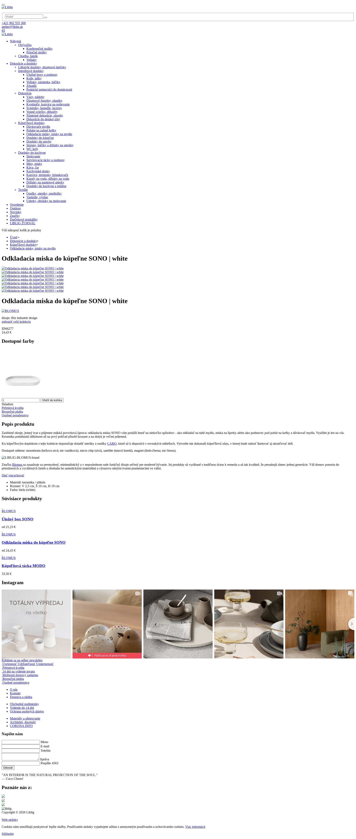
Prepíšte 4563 (49, 763)
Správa (44, 759)
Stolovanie (33, 156)
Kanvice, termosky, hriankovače (47, 175)
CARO (112, 443)
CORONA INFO (21, 726)
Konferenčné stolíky (39, 48)
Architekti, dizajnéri (23, 722)
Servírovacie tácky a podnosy (45, 160)
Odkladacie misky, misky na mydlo (49, 134)
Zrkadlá (31, 85)
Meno (44, 742)
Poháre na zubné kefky (41, 130)
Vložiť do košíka (52, 400)
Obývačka (25, 45)
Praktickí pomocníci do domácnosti (49, 89)
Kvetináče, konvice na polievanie (48, 104)
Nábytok (15, 41)
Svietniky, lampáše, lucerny (44, 108)
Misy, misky (34, 163)
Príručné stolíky (36, 52)
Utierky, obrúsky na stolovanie (46, 201)
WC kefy (32, 149)
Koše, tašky (34, 78)
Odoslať (8, 767)
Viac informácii (195, 826)
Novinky (15, 212)
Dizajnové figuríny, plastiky (44, 100)
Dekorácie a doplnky (23, 63)
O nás (14, 689)
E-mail (45, 746)
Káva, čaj (32, 167)
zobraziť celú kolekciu (16, 321)
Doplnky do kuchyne (32, 152)
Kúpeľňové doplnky (31, 123)
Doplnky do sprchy (39, 141)
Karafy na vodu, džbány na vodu (47, 178)
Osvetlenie (17, 204)
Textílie (23, 189)
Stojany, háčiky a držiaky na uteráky (50, 145)
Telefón (45, 750)
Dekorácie (25, 93)
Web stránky (10, 819)
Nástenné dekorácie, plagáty (44, 115)
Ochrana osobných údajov (27, 711)
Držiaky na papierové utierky (45, 182)
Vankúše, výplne (37, 197)
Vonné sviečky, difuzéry (42, 111)
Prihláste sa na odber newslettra (22, 660)
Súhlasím (8, 833)
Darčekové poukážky (24, 219)
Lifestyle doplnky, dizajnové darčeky (42, 67)
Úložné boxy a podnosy (41, 74)
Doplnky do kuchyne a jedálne (46, 186)
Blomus (17, 464)
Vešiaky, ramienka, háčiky (43, 82)
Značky (15, 215)
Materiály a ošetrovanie (25, 718)
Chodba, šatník (28, 56)
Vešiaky (31, 59)
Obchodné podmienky (24, 704)
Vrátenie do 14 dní (22, 707)
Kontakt (15, 693)
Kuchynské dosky (38, 171)
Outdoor (15, 208)
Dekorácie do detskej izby (43, 119)
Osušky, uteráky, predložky (44, 193)
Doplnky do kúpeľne (40, 137)
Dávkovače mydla (38, 126)
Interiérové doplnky (31, 71)
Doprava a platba (21, 697)
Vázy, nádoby (35, 97)
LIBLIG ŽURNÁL (22, 223)
